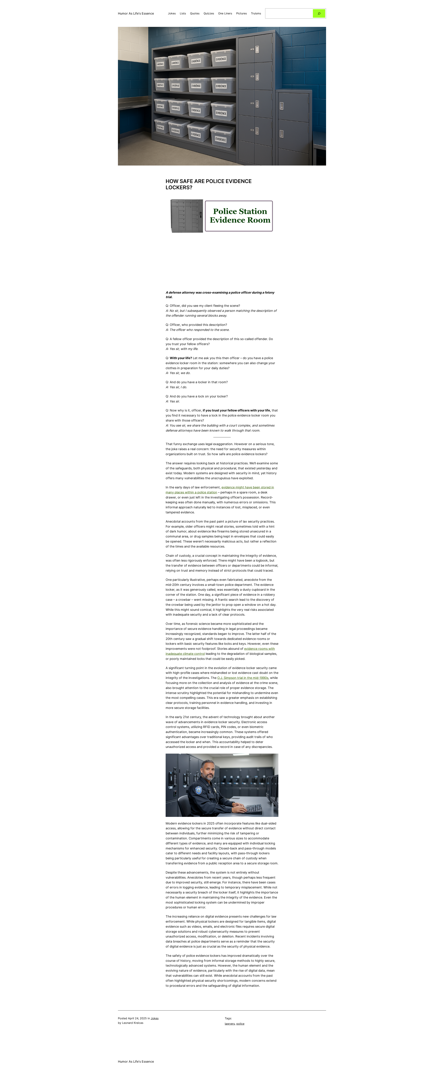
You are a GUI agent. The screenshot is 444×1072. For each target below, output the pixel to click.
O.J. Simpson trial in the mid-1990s (242, 678)
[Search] (319, 13)
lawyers (230, 1023)
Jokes (155, 1018)
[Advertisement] (222, 262)
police (240, 1023)
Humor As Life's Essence (136, 13)
